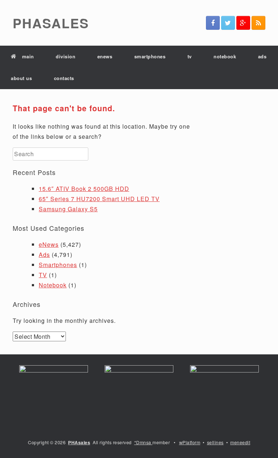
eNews (49, 244)
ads (262, 56)
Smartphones (58, 265)
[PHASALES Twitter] (228, 23)
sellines (215, 442)
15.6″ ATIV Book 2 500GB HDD (84, 188)
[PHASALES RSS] (258, 23)
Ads (44, 254)
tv (190, 56)
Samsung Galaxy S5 (68, 209)
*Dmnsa (143, 442)
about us (21, 78)
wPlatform (190, 442)
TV (43, 275)
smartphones (150, 56)
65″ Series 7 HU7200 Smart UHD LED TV (99, 199)
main (28, 56)
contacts (64, 78)
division (65, 56)
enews (105, 56)
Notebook (53, 285)
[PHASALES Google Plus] (243, 23)
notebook (225, 56)
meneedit (240, 442)
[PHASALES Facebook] (213, 23)
